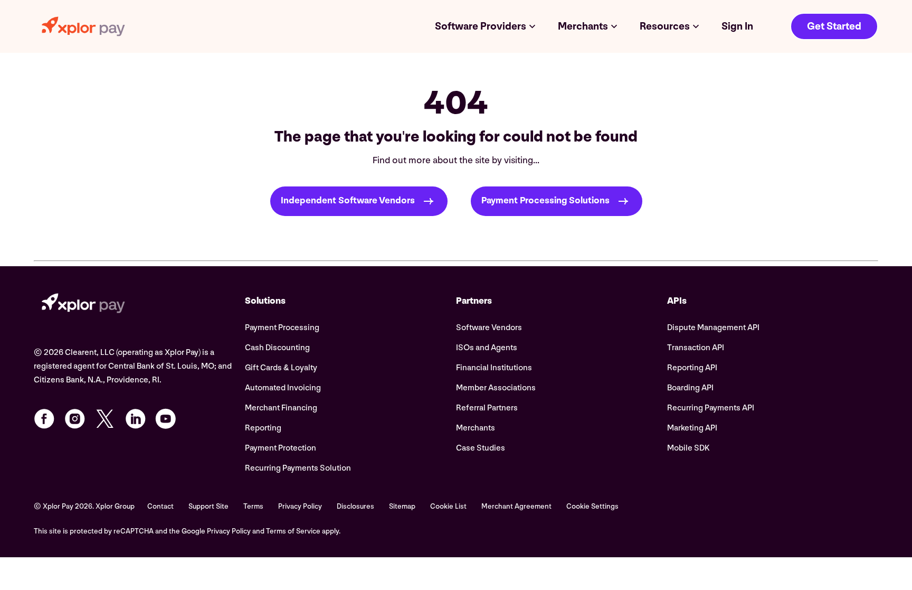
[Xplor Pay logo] (83, 26)
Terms (253, 506)
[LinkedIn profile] (135, 418)
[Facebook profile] (44, 418)
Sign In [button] (737, 26)
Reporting (263, 428)
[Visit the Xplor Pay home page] (139, 304)
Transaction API (695, 348)
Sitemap (402, 506)
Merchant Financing (281, 408)
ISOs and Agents (486, 348)
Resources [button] (665, 26)
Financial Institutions (494, 368)
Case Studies (480, 448)
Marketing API (692, 428)
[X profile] (105, 418)
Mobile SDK (688, 448)
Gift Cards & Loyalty (281, 368)
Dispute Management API (713, 328)
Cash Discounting (277, 348)
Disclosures (355, 506)
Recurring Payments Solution (298, 468)
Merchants (475, 428)
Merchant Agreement (516, 506)
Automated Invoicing (283, 388)
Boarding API (690, 388)
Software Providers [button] (480, 26)
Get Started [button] (834, 26)
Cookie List (448, 506)
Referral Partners (487, 408)
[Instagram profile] (75, 418)
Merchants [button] (583, 26)
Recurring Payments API (710, 408)
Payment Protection (280, 448)
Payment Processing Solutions (545, 201)
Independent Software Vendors (348, 201)
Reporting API (692, 368)
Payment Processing (282, 328)
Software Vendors (489, 328)
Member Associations (496, 388)
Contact (160, 506)
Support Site (208, 506)
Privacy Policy (300, 506)
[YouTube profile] (165, 418)
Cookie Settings (592, 506)
